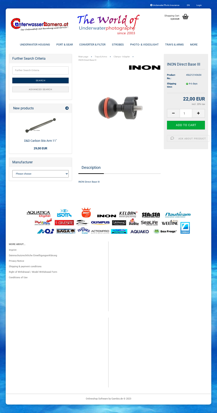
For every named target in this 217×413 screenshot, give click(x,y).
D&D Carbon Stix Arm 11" (40, 140)
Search (40, 80)
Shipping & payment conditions (25, 266)
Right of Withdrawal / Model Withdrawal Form (33, 272)
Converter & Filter (92, 44)
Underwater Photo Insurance (165, 5)
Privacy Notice (16, 261)
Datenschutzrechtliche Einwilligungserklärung (33, 255)
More (194, 44)
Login (199, 5)
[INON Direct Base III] (120, 107)
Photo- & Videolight (144, 44)
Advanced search (40, 89)
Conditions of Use (18, 277)
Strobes (118, 44)
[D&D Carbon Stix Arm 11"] (40, 125)
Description (91, 167)
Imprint (13, 250)
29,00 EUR (40, 148)
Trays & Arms (174, 44)
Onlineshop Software (97, 398)
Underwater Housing (35, 44)
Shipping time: (171, 85)
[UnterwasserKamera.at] (40, 24)
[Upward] (205, 408)
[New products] (67, 108)
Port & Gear (64, 44)
